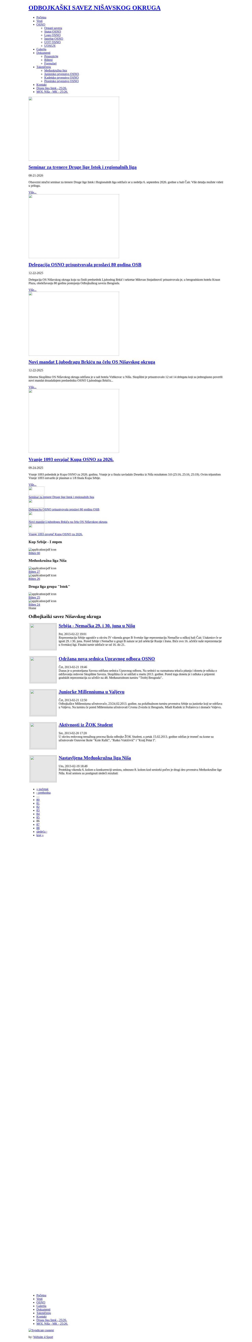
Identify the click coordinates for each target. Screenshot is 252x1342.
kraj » (40, 835)
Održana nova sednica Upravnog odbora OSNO (107, 658)
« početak (42, 789)
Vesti (39, 1299)
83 (38, 810)
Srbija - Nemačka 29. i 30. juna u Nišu (97, 625)
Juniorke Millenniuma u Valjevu (91, 691)
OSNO (40, 1302)
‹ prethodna (43, 792)
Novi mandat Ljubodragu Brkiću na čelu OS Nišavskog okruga (92, 361)
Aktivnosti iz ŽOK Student (86, 724)
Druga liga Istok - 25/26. (51, 1320)
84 (38, 814)
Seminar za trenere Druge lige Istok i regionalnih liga (83, 167)
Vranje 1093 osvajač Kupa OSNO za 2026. (71, 459)
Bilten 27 (34, 571)
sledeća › (41, 831)
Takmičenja (43, 1313)
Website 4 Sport (43, 1337)
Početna (41, 1295)
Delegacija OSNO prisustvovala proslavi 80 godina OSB (85, 264)
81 (38, 803)
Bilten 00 (34, 553)
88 (38, 828)
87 (38, 824)
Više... (32, 192)
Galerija (41, 1306)
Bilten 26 (34, 578)
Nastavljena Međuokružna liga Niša (95, 757)
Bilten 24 (34, 604)
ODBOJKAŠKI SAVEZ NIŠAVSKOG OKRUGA (95, 7)
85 (38, 817)
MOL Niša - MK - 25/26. (52, 1323)
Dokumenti (43, 1309)
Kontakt (41, 1316)
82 (38, 807)
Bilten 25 (34, 597)
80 (38, 799)
